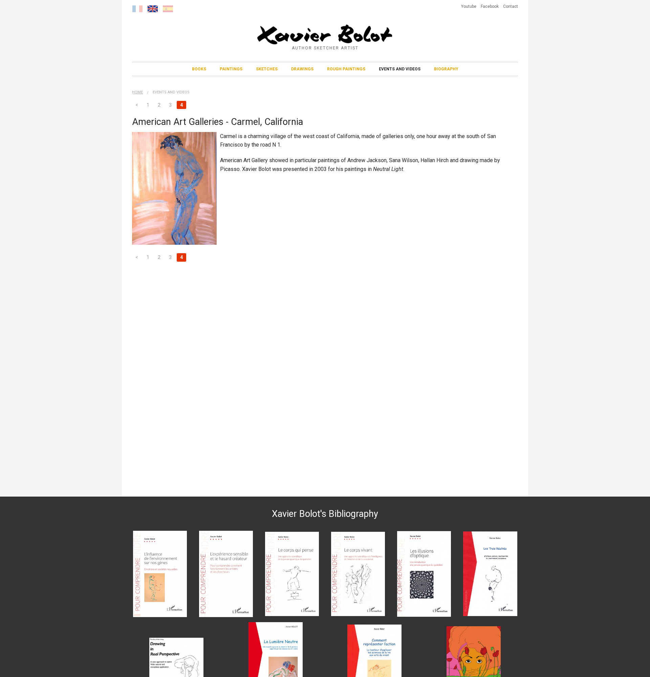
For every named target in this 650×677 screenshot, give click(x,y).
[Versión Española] (167, 8)
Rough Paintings (346, 69)
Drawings (302, 69)
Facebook (490, 6)
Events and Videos (399, 69)
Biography (446, 69)
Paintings (231, 69)
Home (137, 92)
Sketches (267, 69)
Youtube (468, 6)
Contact (510, 6)
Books (199, 69)
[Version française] (137, 8)
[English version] (152, 8)
